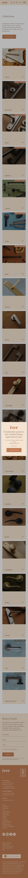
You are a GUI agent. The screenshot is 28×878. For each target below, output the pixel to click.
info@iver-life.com (14, 443)
